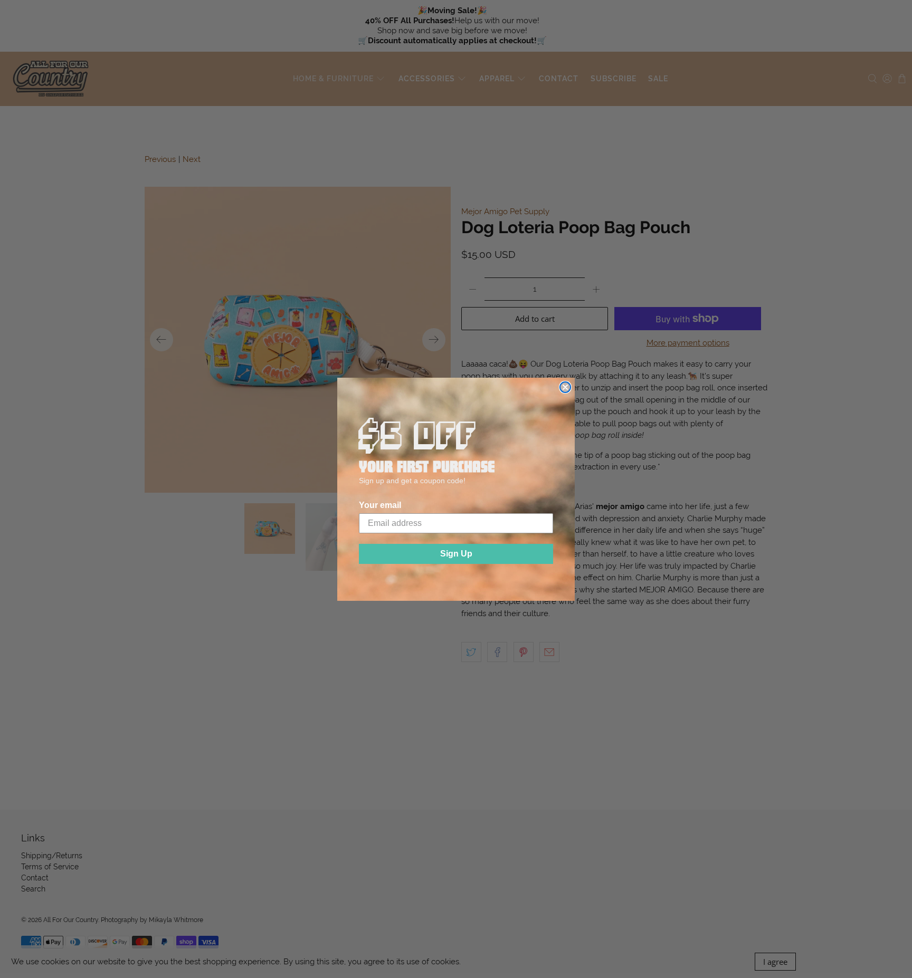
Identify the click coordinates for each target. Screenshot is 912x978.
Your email (380, 505)
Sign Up (456, 553)
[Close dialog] (565, 387)
